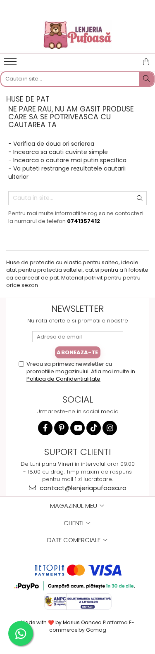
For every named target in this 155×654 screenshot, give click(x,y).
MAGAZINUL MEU (74, 505)
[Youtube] (77, 428)
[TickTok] (93, 428)
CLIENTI (74, 523)
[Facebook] (45, 428)
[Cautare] (146, 79)
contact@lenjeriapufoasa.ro (82, 487)
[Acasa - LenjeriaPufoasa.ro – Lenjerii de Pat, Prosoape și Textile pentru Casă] (77, 34)
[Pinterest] (61, 428)
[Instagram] (110, 428)
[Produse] (11, 64)
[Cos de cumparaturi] (146, 62)
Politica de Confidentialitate (63, 379)
